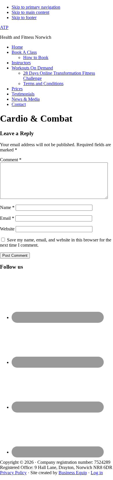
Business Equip (73, 472)
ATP (4, 27)
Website (7, 228)
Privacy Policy (13, 472)
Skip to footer (24, 17)
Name (7, 207)
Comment (10, 159)
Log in (97, 472)
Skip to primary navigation (36, 7)
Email (7, 218)
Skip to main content (30, 12)
